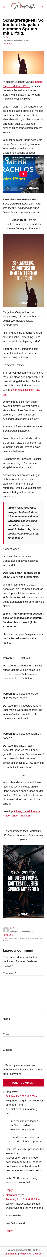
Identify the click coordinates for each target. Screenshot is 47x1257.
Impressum (25, 1253)
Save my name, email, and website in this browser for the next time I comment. (23, 1069)
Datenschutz (11, 1253)
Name (7, 1018)
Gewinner (11, 1195)
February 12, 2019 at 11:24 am (23, 1199)
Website (7, 1049)
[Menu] (4, 7)
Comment (9, 973)
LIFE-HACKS (8, 43)
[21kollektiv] (23, 7)
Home (5, 938)
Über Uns (38, 1253)
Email (7, 1034)
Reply (9, 1190)
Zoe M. (8, 37)
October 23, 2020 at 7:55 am (22, 1096)
